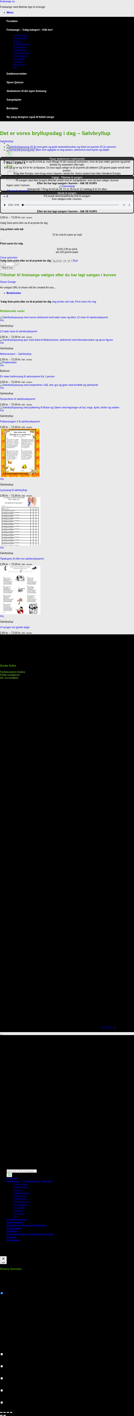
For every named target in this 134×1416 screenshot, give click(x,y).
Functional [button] (6, 1351)
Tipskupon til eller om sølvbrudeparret (22, 558)
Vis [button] (2, 320)
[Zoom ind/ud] (1, 1412)
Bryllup (17, 41)
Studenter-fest (21, 53)
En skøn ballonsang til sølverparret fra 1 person (27, 376)
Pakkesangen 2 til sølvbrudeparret (20, 421)
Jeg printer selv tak (63, 301)
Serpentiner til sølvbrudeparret (17, 399)
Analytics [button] (5, 1375)
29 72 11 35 (109, 1027)
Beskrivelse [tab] (14, 293)
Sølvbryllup (19, 47)
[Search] (9, 154)
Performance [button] (7, 1363)
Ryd (75, 260)
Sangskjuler (14, 99)
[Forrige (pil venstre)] (1, 1415)
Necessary (10, 1293)
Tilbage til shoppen (18, 190)
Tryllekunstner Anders (12, 672)
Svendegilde (20, 56)
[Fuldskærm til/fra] (4, 1412)
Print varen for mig (85, 301)
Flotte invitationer (10, 675)
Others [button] (4, 1399)
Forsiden (12, 21)
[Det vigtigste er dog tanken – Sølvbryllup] (58, 149)
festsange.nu (7, 1)
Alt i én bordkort (9, 677)
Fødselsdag (20, 35)
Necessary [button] (6, 1290)
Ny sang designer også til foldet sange (30, 117)
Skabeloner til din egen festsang (26, 91)
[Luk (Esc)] (11, 1412)
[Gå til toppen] (1, 1034)
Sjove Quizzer (15, 82)
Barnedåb (19, 59)
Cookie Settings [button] (9, 1254)
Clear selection (8, 257)
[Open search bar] (8, 1167)
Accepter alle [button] (26, 1254)
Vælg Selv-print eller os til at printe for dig (25, 260)
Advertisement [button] (8, 1387)
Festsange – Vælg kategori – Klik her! (30, 29)
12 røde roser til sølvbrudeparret (18, 331)
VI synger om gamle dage (15, 627)
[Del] (8, 1412)
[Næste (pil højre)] (4, 1415)
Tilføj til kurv (7, 267)
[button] (10, 12)
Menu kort (19, 65)
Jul (15, 67)
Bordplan (12, 108)
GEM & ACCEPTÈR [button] (12, 1408)
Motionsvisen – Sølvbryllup (15, 354)
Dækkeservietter (17, 73)
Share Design (8, 282)
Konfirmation (20, 38)
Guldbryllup (19, 50)
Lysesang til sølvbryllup (13, 490)
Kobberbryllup (21, 44)
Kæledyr (18, 62)
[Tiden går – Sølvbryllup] (61, 146)
